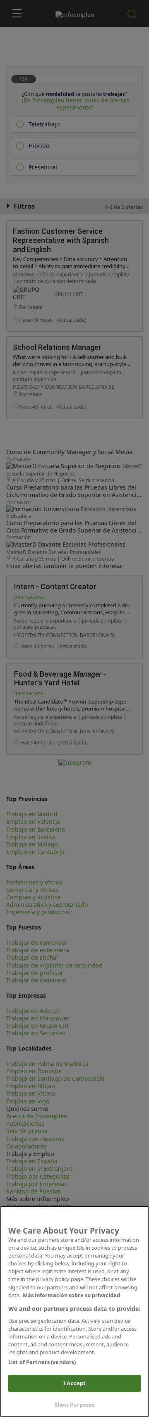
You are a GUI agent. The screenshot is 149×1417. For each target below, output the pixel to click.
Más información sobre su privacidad (71, 1295)
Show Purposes (75, 1404)
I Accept (74, 1383)
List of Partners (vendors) (42, 1362)
